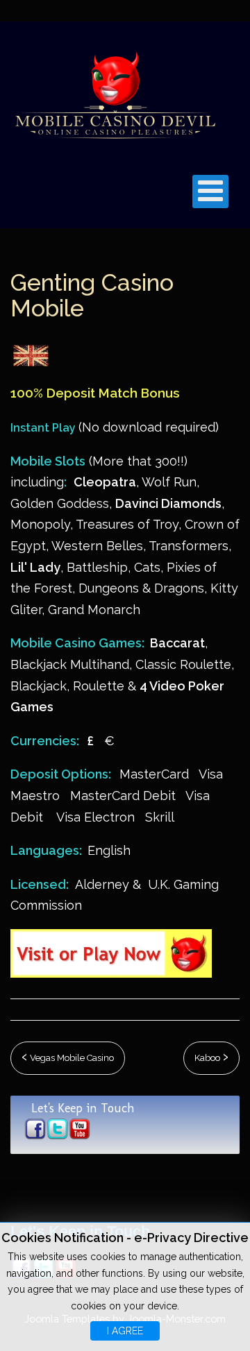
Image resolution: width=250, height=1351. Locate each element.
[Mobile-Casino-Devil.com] (114, 93)
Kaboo (208, 1058)
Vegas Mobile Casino (71, 1058)
